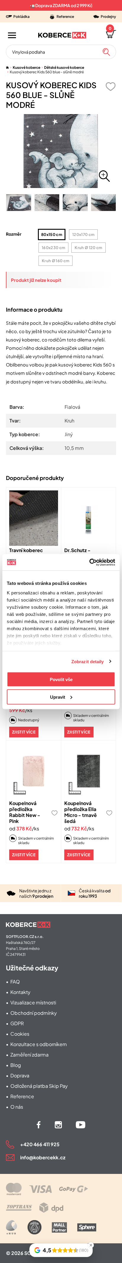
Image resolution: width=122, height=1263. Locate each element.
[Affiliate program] (11, 1227)
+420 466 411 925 (40, 1144)
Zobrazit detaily (87, 661)
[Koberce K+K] (62, 35)
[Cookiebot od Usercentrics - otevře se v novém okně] (89, 562)
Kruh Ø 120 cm (88, 247)
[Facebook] (39, 1124)
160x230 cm (53, 247)
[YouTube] (80, 1124)
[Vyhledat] (106, 52)
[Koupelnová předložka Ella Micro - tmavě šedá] (88, 771)
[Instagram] (58, 1124)
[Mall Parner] (59, 1227)
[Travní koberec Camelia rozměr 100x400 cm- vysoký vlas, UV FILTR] (33, 518)
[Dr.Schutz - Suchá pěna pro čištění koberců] (88, 518)
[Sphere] (86, 1227)
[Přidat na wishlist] (110, 86)
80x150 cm (51, 234)
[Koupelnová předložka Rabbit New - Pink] (33, 771)
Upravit (57, 696)
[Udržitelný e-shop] (34, 1227)
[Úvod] (7, 67)
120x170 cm (83, 234)
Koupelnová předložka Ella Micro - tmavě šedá (80, 812)
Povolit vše (61, 679)
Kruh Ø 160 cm (55, 260)
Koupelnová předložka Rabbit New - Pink (24, 812)
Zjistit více (24, 732)
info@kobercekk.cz (42, 1157)
